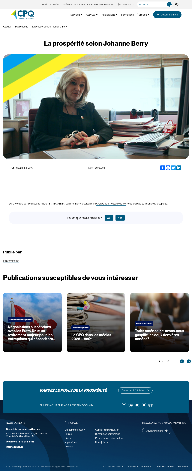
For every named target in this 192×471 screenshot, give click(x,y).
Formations (127, 14)
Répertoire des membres (100, 4)
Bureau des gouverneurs (107, 434)
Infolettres (79, 4)
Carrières (67, 4)
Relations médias (51, 4)
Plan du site (183, 466)
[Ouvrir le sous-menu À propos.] (148, 14)
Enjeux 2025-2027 (125, 4)
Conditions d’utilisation (113, 466)
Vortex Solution (72, 466)
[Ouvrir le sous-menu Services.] (81, 14)
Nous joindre (101, 442)
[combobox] (155, 4)
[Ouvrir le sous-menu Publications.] (116, 14)
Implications (71, 442)
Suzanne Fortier (11, 261)
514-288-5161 (20, 441)
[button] (182, 361)
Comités (69, 446)
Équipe (68, 434)
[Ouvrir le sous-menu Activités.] (97, 14)
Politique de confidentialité (139, 466)
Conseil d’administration (107, 429)
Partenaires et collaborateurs (109, 438)
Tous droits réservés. (46, 466)
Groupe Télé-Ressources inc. (111, 203)
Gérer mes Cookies (165, 466)
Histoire (68, 438)
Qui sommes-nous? (75, 429)
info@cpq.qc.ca (14, 446)
